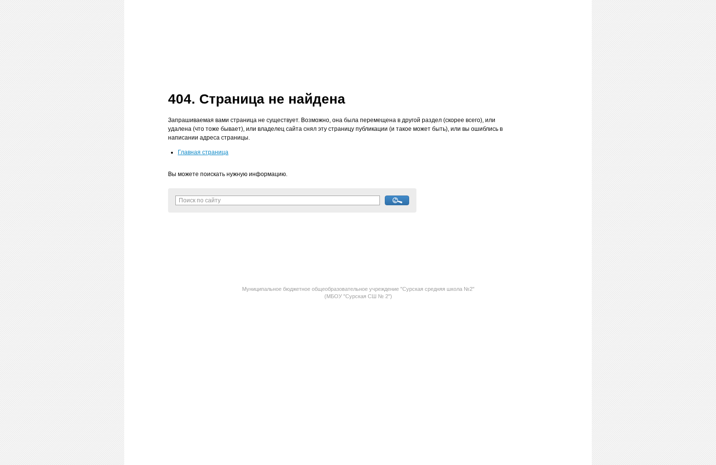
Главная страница (203, 152)
